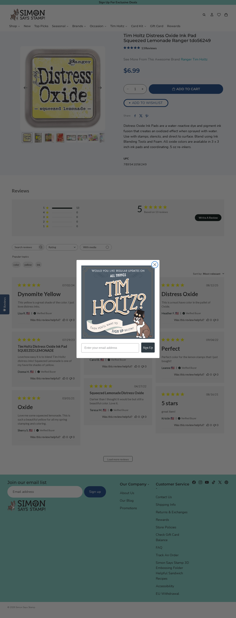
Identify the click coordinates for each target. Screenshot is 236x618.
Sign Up (148, 347)
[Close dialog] (155, 264)
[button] (118, 302)
